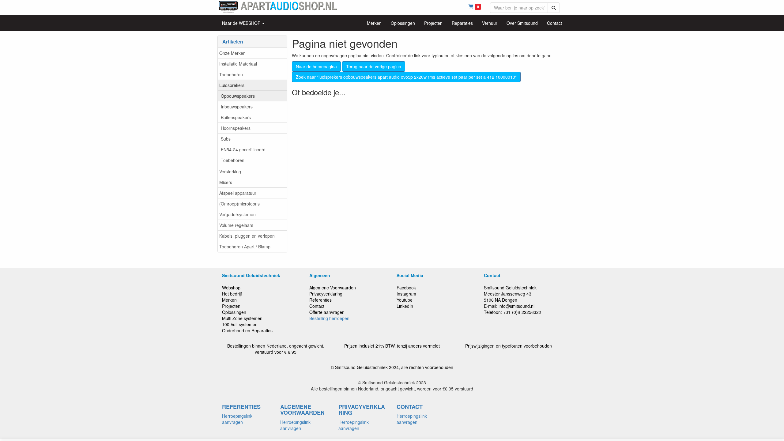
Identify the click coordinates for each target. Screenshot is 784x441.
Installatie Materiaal (238, 64)
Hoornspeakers (236, 128)
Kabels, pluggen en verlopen (247, 236)
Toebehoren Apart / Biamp (244, 246)
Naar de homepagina (316, 66)
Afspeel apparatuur (237, 193)
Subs (226, 139)
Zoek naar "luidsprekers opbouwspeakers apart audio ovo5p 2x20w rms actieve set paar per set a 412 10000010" (406, 77)
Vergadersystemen (237, 214)
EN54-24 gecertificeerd (243, 149)
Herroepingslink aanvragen (237, 419)
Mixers (225, 182)
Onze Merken (232, 53)
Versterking (230, 171)
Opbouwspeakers (238, 96)
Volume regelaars (236, 225)
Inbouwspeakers (237, 107)
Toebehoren (231, 74)
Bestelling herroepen (329, 318)
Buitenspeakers (236, 117)
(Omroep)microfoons (239, 204)
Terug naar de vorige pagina (373, 66)
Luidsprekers (231, 85)
